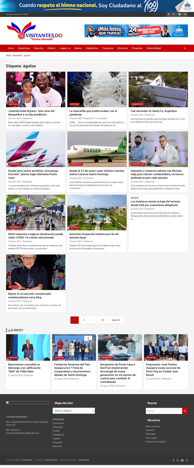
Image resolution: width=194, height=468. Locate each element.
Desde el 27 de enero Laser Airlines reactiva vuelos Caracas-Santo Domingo (96, 172)
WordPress (84, 460)
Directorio (123, 48)
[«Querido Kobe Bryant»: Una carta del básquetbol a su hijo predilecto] (36, 89)
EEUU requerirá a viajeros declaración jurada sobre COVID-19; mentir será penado (35, 235)
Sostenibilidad (154, 48)
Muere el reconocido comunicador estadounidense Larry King (29, 295)
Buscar (185, 411)
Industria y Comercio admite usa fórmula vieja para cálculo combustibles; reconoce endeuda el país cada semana (157, 174)
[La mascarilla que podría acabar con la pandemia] (97, 89)
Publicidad (150, 434)
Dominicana (24, 48)
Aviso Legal (151, 438)
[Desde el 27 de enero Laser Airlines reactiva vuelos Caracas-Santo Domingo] (97, 149)
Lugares (64, 48)
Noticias (13, 104)
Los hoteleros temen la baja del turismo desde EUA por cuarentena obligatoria (155, 203)
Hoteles (51, 48)
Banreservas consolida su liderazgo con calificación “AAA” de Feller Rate (24, 368)
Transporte (107, 48)
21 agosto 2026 (15, 375)
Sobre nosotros (153, 426)
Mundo (78, 48)
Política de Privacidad (155, 441)
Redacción (27, 118)
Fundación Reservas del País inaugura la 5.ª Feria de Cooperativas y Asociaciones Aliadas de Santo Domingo (72, 370)
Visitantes (27, 460)
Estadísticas (92, 48)
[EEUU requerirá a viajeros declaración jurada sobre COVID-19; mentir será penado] (36, 212)
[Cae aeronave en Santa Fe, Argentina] (158, 89)
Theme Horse (51, 460)
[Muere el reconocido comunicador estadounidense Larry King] (36, 272)
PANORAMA (58, 419)
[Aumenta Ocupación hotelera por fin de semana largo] (97, 212)
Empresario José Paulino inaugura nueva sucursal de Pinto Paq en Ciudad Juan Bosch (163, 370)
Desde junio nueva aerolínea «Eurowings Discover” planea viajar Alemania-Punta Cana (33, 174)
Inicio (11, 48)
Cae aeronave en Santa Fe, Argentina (154, 111)
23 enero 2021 (75, 118)
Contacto (150, 430)
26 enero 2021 (14, 118)
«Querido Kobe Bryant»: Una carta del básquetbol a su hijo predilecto (31, 112)
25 (102, 320)
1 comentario (101, 118)
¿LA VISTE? (15, 330)
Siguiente (116, 320)
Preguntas (137, 48)
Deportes (38, 48)
